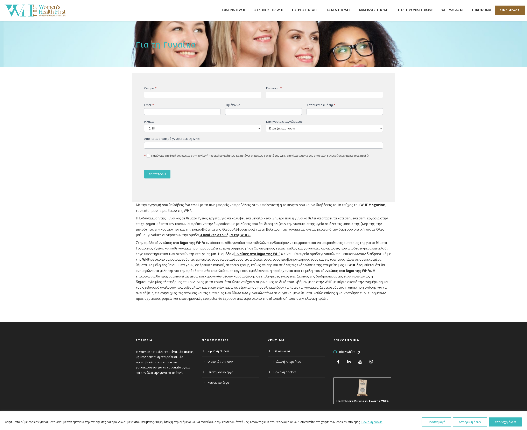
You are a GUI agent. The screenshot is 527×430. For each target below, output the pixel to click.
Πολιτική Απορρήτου (287, 362)
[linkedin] (349, 361)
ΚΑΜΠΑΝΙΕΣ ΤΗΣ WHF (374, 10)
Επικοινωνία (281, 351)
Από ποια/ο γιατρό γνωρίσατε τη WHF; (172, 138)
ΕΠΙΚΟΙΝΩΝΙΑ (481, 10)
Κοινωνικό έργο (218, 383)
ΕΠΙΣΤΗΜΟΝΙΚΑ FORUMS (415, 10)
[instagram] (371, 361)
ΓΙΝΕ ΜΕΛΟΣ (510, 10)
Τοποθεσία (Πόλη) (321, 105)
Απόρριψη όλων (470, 422)
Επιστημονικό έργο (220, 372)
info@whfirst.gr (349, 352)
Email (149, 105)
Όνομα (150, 88)
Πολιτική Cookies (284, 372)
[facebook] (338, 361)
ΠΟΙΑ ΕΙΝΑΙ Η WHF (232, 10)
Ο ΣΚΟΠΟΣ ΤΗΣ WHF (268, 10)
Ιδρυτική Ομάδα (218, 351)
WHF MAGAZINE (452, 10)
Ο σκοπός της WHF (220, 362)
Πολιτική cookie (371, 422)
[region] (263, 420)
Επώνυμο (274, 88)
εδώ (366, 155)
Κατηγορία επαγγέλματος (284, 121)
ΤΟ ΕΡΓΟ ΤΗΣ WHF (304, 10)
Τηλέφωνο (232, 105)
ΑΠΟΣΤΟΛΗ (157, 174)
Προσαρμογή (436, 422)
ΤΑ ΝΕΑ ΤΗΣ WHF (338, 10)
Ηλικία (149, 121)
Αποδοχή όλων (505, 422)
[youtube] (360, 361)
